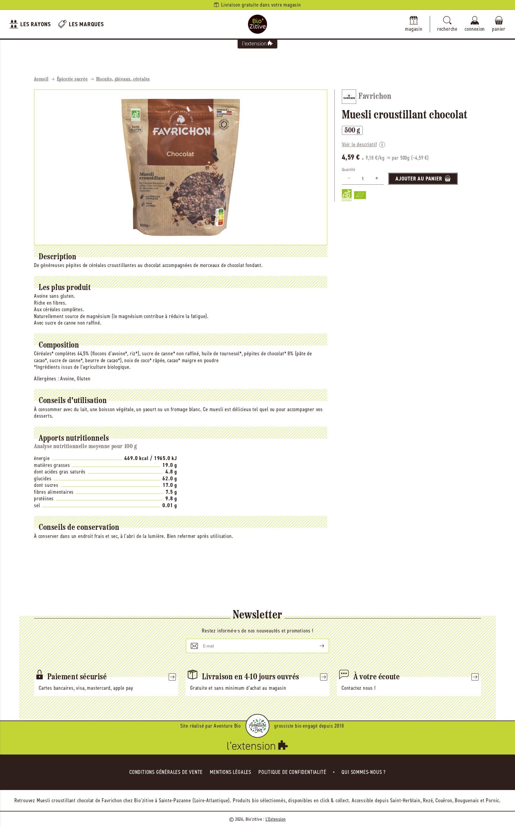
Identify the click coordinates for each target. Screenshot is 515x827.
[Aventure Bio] (257, 726)
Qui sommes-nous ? (364, 772)
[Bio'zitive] (257, 24)
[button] (447, 24)
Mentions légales (230, 772)
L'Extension (276, 819)
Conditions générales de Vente (166, 772)
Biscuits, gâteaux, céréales (123, 79)
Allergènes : (46, 378)
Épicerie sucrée (72, 79)
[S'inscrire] (317, 646)
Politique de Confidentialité (292, 772)
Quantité (348, 169)
